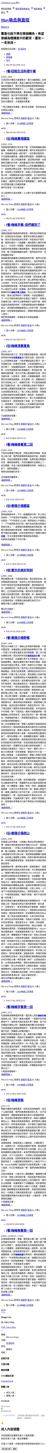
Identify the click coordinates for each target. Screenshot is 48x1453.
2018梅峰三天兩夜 (25, 123)
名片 (8, 60)
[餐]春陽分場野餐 (18, 637)
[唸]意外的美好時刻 (19, 570)
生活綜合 (22, 49)
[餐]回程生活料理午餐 (21, 71)
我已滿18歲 (6, 1449)
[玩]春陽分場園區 (18, 506)
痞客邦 (24, 118)
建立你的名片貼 (6, 1411)
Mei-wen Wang (5, 1406)
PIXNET (12, 1415)
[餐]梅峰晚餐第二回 (19, 444)
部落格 (9, 57)
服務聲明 (27, 1418)
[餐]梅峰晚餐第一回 (19, 1230)
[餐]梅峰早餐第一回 (19, 1007)
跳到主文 (5, 27)
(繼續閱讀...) (6, 113)
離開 (14, 1449)
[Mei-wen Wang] (2, 1409)
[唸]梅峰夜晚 (15, 1100)
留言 (29, 118)
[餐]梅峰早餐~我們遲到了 (23, 224)
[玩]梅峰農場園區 (18, 138)
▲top (3, 128)
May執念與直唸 (15, 20)
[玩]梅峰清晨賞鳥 (18, 346)
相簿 (8, 54)
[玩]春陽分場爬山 (18, 833)
